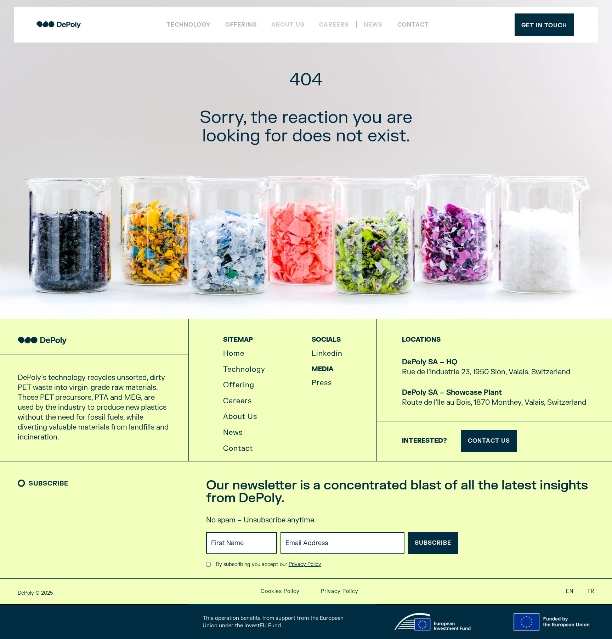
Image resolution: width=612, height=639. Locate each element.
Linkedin (327, 353)
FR (591, 591)
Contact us (489, 440)
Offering (241, 24)
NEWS (373, 25)
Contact (413, 24)
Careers (334, 25)
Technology (188, 24)
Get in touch (544, 25)
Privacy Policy (305, 564)
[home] (58, 25)
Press (322, 383)
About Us (240, 416)
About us (288, 25)
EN (569, 591)
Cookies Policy (280, 591)
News (233, 432)
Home (233, 353)
